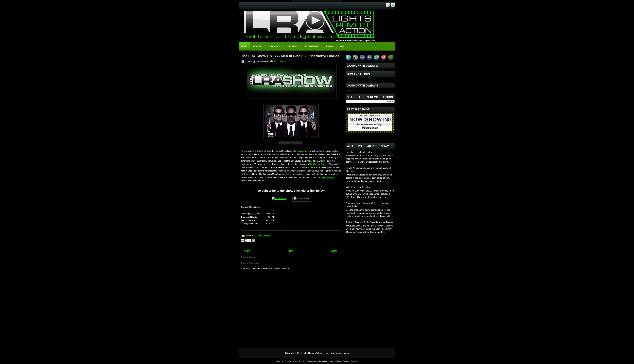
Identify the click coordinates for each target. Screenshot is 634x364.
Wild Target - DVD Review (358, 187)
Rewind (329, 46)
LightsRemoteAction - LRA (315, 352)
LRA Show (258, 236)
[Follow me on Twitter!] (393, 5)
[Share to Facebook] (253, 240)
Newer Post (248, 250)
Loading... (350, 78)
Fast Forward (311, 46)
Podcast (266, 236)
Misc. (342, 46)
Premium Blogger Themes (338, 361)
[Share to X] (249, 240)
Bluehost (354, 361)
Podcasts (274, 46)
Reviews (257, 46)
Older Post (335, 250)
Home (244, 46)
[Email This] (242, 240)
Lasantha (323, 361)
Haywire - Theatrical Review (359, 152)
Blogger (345, 352)
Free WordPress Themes (295, 361)
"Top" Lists (292, 46)
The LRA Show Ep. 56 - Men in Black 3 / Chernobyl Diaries (290, 56)
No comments (280, 61)
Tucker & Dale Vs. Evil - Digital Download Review (369, 222)
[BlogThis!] (246, 240)
